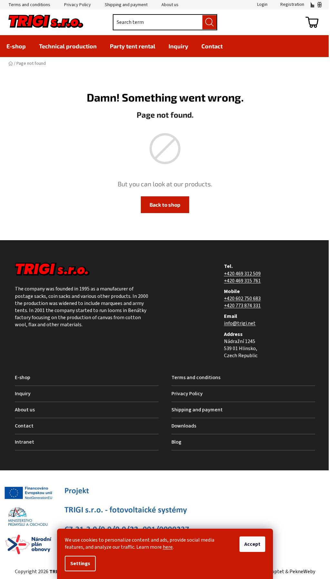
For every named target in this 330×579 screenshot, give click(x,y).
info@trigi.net (240, 323)
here (168, 547)
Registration (292, 4)
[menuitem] (16, 46)
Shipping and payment (126, 5)
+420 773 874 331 (242, 305)
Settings (80, 563)
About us (170, 5)
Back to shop (165, 204)
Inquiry (23, 393)
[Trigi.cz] (312, 4)
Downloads (183, 425)
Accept (252, 544)
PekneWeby (302, 571)
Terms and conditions (29, 5)
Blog (176, 442)
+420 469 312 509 (242, 273)
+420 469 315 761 (242, 280)
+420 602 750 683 (242, 298)
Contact (24, 425)
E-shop (22, 377)
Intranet (24, 442)
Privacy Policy (77, 5)
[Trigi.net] (319, 4)
